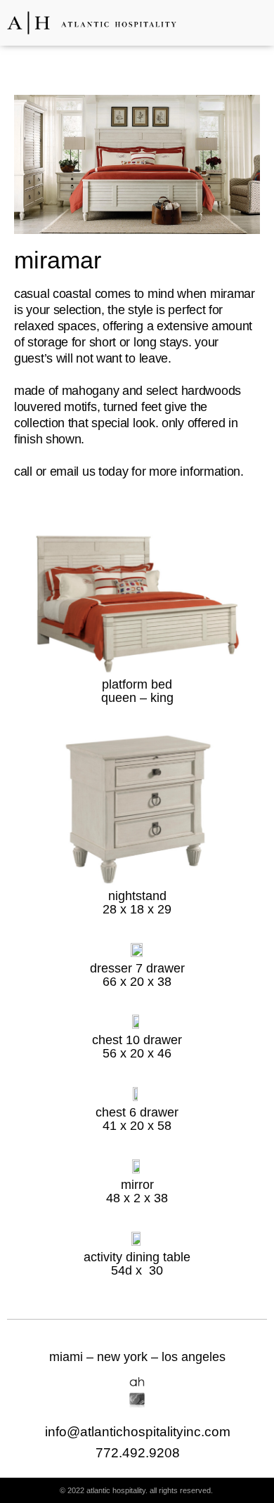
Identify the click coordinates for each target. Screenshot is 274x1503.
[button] (253, 23)
